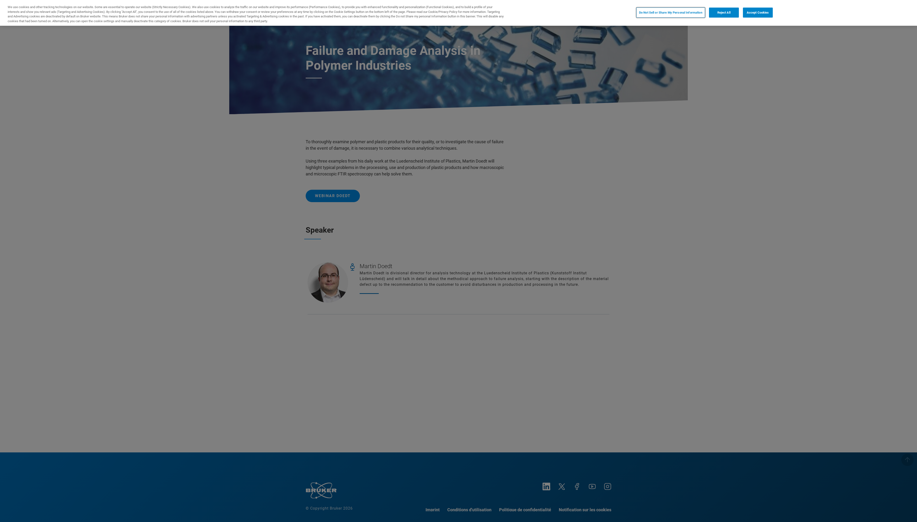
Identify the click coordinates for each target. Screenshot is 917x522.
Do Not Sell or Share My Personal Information (670, 12)
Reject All (723, 12)
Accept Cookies (758, 12)
